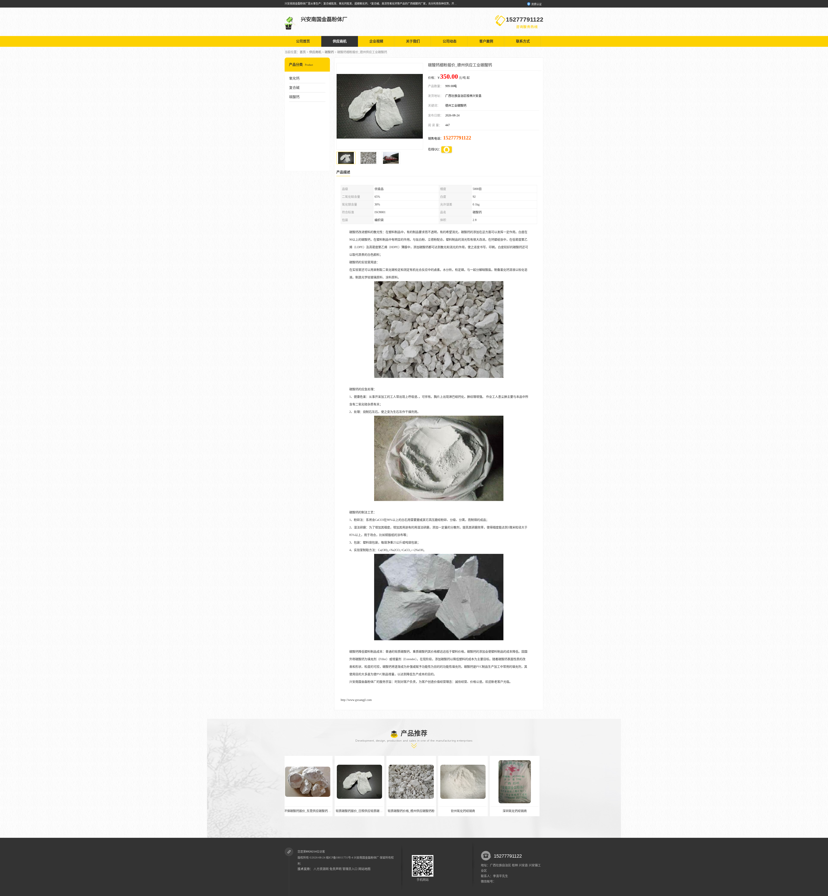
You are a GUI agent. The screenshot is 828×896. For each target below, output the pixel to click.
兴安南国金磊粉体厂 (366, 857)
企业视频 (376, 41)
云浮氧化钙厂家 (464, 811)
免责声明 (335, 869)
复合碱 (294, 87)
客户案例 (486, 41)
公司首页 (303, 41)
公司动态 (449, 41)
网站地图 (364, 869)
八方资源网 (321, 869)
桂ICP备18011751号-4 (339, 857)
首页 (303, 52)
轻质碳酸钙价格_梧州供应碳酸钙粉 (309, 811)
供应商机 (340, 41)
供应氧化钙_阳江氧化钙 (516, 811)
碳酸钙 (329, 52)
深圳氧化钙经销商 (413, 811)
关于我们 (413, 41)
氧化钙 (294, 78)
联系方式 (523, 41)
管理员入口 (350, 869)
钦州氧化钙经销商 (361, 811)
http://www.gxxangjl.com (356, 700)
